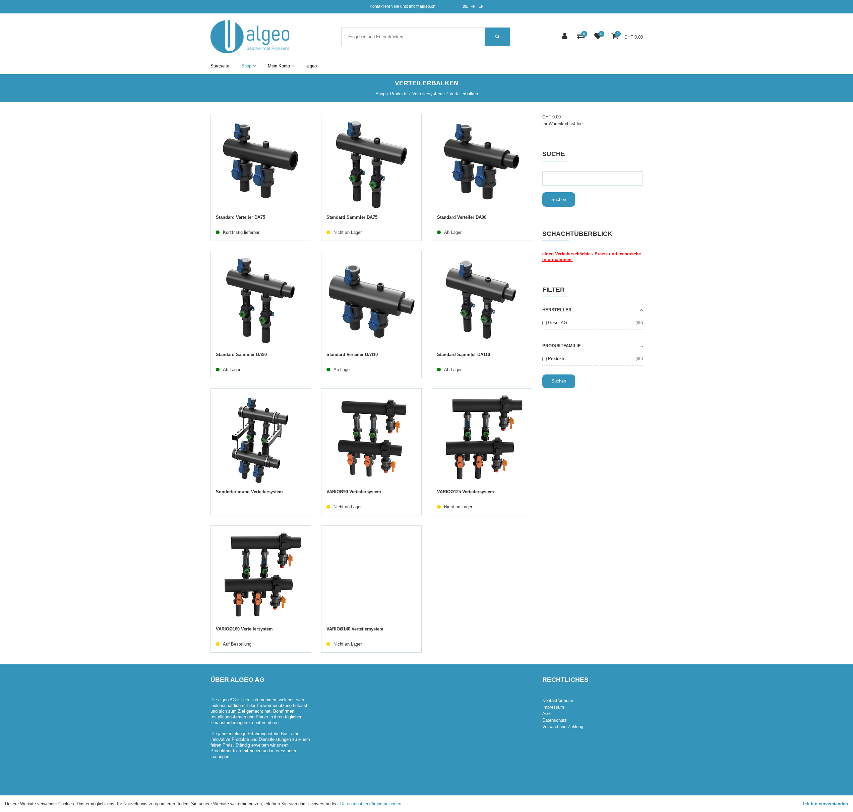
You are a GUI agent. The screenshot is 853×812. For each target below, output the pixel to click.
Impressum (553, 707)
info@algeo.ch (422, 6)
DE (465, 6)
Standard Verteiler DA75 (240, 217)
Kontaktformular (557, 700)
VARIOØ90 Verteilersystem (353, 491)
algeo (311, 65)
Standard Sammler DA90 (241, 354)
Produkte (556, 358)
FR (473, 6)
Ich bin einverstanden (825, 803)
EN (481, 6)
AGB (547, 713)
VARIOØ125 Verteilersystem (465, 491)
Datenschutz (554, 720)
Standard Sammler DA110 (463, 354)
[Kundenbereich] (565, 36)
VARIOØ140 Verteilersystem (354, 628)
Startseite (219, 65)
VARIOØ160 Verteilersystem (244, 628)
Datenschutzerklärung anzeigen (370, 803)
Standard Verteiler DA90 (461, 217)
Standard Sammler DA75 (351, 217)
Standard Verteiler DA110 (352, 354)
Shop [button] (246, 65)
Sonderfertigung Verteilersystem (249, 491)
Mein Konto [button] (279, 65)
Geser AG (557, 322)
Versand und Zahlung (562, 726)
